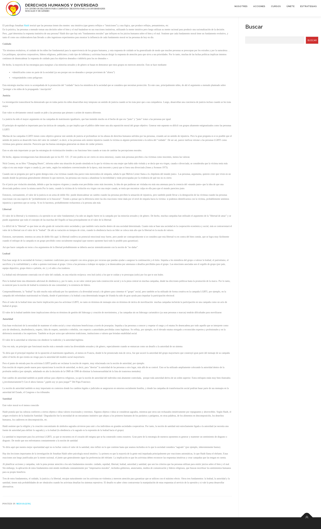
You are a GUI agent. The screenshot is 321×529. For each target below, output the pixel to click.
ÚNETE (291, 6)
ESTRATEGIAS (308, 6)
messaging (23, 504)
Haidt (26, 25)
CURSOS (276, 6)
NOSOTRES (241, 6)
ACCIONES (259, 6)
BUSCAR (312, 40)
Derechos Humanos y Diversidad (61, 5)
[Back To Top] (307, 517)
